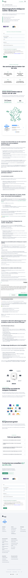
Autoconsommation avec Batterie (5, 546)
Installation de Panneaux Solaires (5, 542)
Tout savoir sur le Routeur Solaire (14, 545)
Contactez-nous (4, 531)
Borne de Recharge (13, 529)
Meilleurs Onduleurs (13, 541)
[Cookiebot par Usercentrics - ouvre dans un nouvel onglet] (24, 282)
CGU (21, 571)
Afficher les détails (23, 292)
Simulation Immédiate (13, 528)
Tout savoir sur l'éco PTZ (5, 560)
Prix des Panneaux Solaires (14, 557)
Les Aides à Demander (4, 557)
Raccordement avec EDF (5, 552)
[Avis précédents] (10, 127)
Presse (21, 528)
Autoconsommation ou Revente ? (5, 549)
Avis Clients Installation (23, 529)
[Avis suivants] (23, 127)
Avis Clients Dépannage (23, 531)
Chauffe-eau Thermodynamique (13, 533)
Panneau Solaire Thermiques (14, 543)
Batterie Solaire (13, 548)
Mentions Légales (15, 571)
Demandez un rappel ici (5, 216)
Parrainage (3, 528)
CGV (18, 571)
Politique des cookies (8, 571)
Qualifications (4, 529)
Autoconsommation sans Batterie (5, 544)
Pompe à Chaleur (13, 531)
